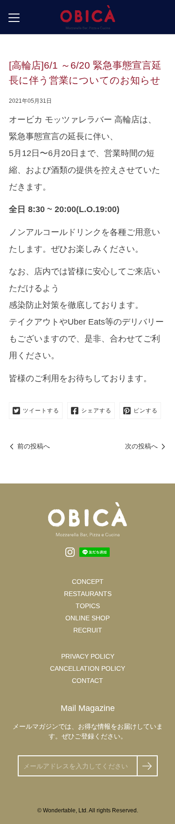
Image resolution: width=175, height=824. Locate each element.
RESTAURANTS (88, 593)
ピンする (145, 410)
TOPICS (88, 606)
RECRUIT (87, 630)
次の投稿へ (141, 446)
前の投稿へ (33, 446)
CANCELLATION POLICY (87, 668)
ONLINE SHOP (87, 618)
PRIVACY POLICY (87, 656)
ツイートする (41, 410)
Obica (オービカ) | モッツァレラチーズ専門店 (87, 17)
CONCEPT (88, 581)
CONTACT (87, 680)
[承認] (147, 765)
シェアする (96, 410)
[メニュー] (14, 18)
